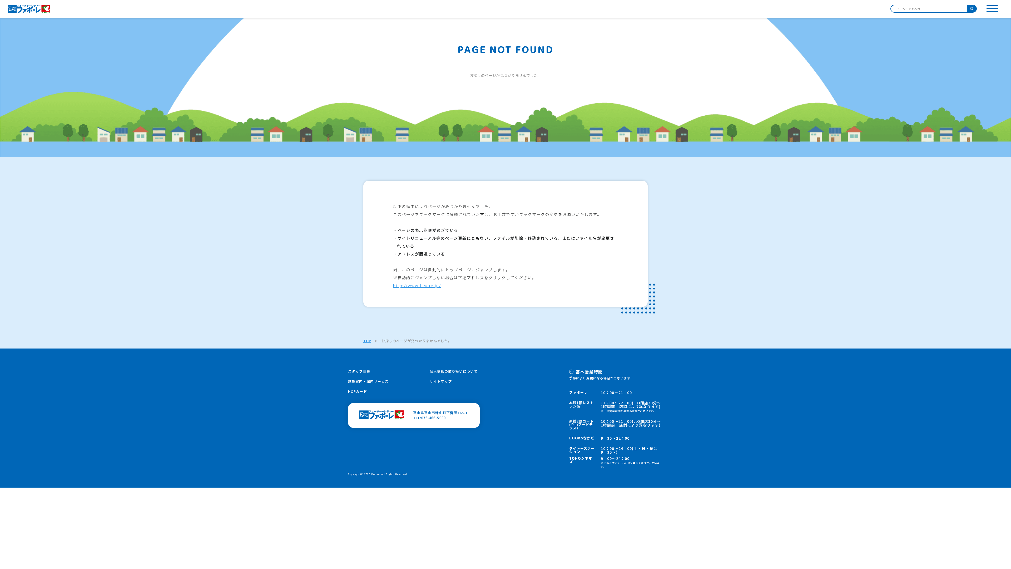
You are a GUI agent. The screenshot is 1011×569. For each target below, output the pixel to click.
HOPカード (357, 391)
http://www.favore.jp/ (417, 285)
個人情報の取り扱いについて (454, 371)
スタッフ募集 (359, 371)
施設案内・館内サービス (368, 381)
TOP (367, 340)
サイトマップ (441, 381)
